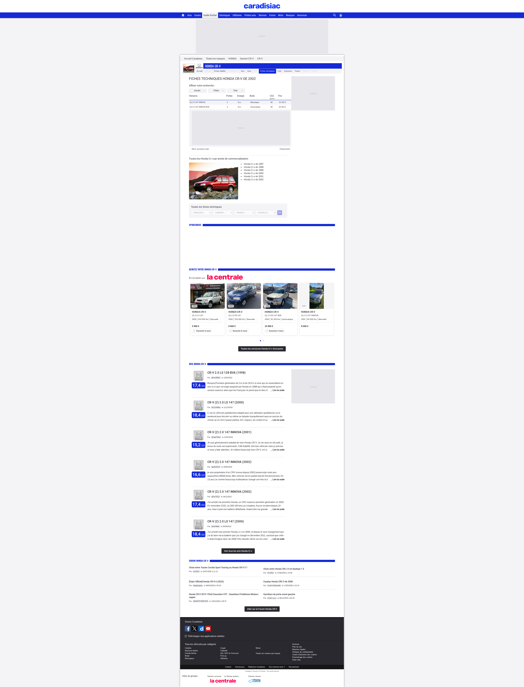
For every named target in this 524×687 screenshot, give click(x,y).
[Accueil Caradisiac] (183, 15)
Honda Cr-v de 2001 (254, 176)
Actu (189, 15)
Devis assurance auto (200, 149)
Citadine (188, 648)
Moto (280, 15)
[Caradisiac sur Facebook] (188, 629)
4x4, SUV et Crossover (229, 653)
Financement (285, 149)
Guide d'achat (210, 15)
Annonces (302, 15)
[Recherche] (335, 15)
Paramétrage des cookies (302, 657)
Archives (295, 644)
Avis (243, 71)
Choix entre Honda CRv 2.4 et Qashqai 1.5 (283, 569)
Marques (290, 15)
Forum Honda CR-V (198, 560)
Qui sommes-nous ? (277, 667)
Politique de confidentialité (302, 652)
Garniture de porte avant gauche (279, 594)
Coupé (222, 648)
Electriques (224, 15)
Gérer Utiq (296, 660)
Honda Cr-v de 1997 (254, 164)
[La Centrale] (223, 683)
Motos (258, 648)
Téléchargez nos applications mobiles (206, 636)
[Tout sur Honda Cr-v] (188, 72)
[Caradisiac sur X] (195, 629)
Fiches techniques (267, 71)
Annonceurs (240, 667)
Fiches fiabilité (219, 71)
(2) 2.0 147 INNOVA (197, 102)
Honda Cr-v (213, 65)
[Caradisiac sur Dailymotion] (202, 629)
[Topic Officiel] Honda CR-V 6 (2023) (206, 581)
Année (197, 90)
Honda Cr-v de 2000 (254, 173)
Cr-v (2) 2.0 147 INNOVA (229, 432)
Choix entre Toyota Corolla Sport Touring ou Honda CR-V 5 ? (218, 567)
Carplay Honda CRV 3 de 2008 (278, 581)
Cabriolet (223, 651)
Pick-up (223, 656)
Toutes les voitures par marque (268, 653)
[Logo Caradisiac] (262, 11)
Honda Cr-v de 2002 (254, 179)
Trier (235, 90)
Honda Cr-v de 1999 (254, 170)
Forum (272, 15)
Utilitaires (237, 15)
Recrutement (294, 667)
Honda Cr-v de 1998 (254, 167)
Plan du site (297, 647)
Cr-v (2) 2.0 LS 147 (225, 402)
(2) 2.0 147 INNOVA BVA (199, 107)
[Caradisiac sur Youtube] (208, 629)
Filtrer (216, 90)
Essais (197, 15)
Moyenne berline (191, 651)
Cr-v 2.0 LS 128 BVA (226, 372)
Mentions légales (299, 649)
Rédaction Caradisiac (256, 667)
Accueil (200, 71)
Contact (228, 667)
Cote (279, 71)
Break (187, 656)
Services (263, 15)
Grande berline (190, 653)
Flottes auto (250, 15)
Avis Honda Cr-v (197, 364)
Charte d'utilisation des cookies (304, 655)
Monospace (189, 658)
